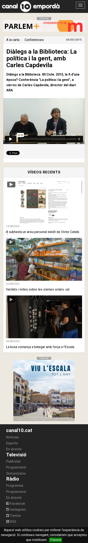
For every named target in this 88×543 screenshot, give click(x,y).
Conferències (34, 40)
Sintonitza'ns (16, 473)
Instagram (17, 509)
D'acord (55, 540)
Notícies (12, 437)
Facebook (17, 503)
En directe (13, 449)
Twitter (15, 516)
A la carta (12, 40)
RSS (12, 521)
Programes (14, 485)
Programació (16, 467)
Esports (12, 443)
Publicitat (13, 461)
